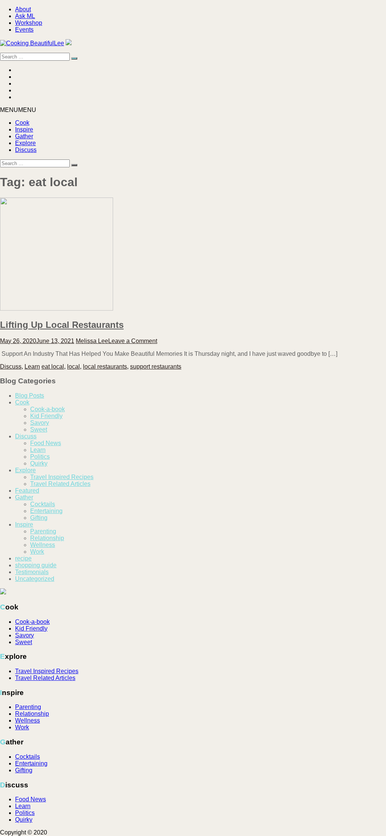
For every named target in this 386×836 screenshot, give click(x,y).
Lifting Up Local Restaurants (62, 325)
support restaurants (155, 366)
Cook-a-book (47, 409)
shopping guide (36, 565)
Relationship (47, 538)
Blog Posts (29, 395)
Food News (45, 443)
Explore (25, 143)
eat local (52, 366)
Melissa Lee (92, 341)
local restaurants (105, 366)
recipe (23, 558)
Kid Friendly (46, 416)
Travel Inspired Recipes (61, 477)
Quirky (38, 463)
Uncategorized (34, 579)
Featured (27, 490)
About (23, 9)
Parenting (43, 531)
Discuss (26, 150)
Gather (24, 136)
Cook (22, 122)
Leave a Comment (132, 341)
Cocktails (42, 504)
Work (37, 551)
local (73, 366)
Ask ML (25, 16)
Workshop (28, 23)
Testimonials (32, 572)
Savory (39, 423)
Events (24, 29)
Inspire (24, 129)
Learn (32, 366)
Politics (40, 456)
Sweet (38, 429)
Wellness (42, 545)
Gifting (38, 517)
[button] (18, 110)
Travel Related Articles (60, 484)
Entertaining (46, 511)
